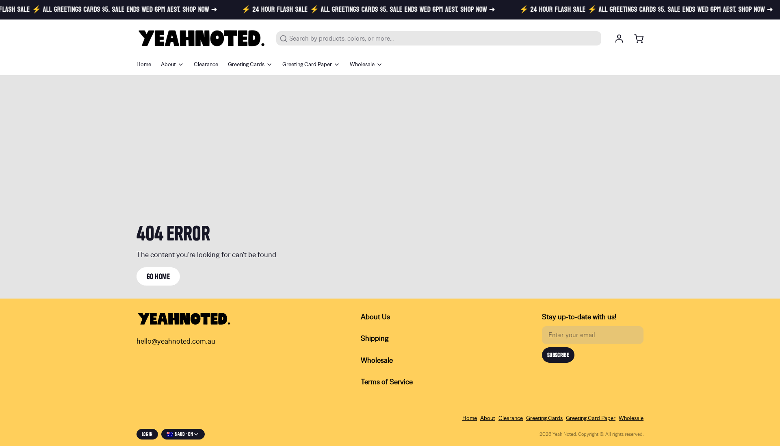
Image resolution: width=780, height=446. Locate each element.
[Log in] (616, 38)
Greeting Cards (246, 64)
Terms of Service (387, 382)
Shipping (375, 338)
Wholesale (362, 64)
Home (143, 64)
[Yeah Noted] (201, 38)
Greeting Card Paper (307, 64)
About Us (375, 317)
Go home (158, 276)
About (168, 64)
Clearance (206, 64)
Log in (147, 434)
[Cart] (635, 38)
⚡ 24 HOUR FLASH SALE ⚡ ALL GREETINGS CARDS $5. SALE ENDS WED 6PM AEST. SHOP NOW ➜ (361, 9)
